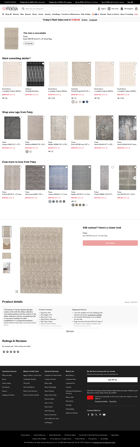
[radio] (73, 102)
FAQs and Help (7, 375)
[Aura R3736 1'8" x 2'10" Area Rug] (127, 177)
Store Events (48, 407)
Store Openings (49, 411)
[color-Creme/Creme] (80, 102)
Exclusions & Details (101, 401)
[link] (12, 93)
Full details (29, 43)
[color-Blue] (50, 201)
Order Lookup (6, 383)
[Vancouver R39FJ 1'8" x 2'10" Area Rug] (35, 177)
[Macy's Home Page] (10, 9)
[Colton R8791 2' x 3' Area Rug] (12, 177)
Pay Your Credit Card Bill (31, 395)
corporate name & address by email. (104, 442)
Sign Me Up (112, 380)
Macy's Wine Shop (50, 395)
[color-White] (30, 151)
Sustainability (70, 409)
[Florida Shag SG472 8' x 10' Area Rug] (81, 74)
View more (70, 331)
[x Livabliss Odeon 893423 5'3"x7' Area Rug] (58, 74)
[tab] (6, 231)
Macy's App (48, 383)
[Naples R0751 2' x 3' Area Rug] (81, 177)
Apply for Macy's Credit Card (32, 375)
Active (85, 19)
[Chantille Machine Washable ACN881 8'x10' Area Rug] (35, 74)
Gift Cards (26, 383)
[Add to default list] (20, 63)
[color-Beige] (27, 151)
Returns (4, 391)
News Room (69, 401)
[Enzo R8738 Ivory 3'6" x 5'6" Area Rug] (81, 127)
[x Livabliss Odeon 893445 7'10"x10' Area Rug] (12, 74)
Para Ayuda (5, 387)
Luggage (93, 19)
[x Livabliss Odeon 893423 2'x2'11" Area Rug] (127, 74)
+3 (86, 205)
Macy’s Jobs (70, 397)
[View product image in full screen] (17, 291)
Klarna (4, 379)
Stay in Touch (49, 403)
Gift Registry (48, 422)
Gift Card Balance (29, 387)
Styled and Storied (72, 413)
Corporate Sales (71, 379)
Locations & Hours (50, 379)
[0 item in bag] (136, 9)
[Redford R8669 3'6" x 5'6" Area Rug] (35, 127)
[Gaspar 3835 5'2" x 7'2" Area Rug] (12, 127)
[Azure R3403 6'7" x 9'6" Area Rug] (104, 127)
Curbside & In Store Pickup (53, 375)
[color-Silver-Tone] (57, 201)
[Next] (135, 74)
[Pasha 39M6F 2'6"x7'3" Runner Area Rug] (104, 177)
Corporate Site (70, 383)
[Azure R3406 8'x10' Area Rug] (127, 127)
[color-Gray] (60, 201)
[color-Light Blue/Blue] (87, 102)
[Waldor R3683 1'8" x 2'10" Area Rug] (58, 127)
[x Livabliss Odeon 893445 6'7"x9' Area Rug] (104, 74)
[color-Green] (80, 205)
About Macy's (70, 375)
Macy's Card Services (30, 391)
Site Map (68, 405)
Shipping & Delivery (8, 395)
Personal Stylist (49, 399)
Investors (68, 387)
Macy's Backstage (50, 387)
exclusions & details (95, 315)
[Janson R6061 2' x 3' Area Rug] (58, 177)
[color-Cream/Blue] (76, 102)
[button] (35, 260)
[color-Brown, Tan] (76, 205)
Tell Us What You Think (52, 418)
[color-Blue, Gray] (53, 201)
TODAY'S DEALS (10, 2)
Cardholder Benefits (29, 379)
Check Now (112, 401)
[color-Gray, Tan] (64, 201)
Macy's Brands (49, 391)
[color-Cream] (73, 102)
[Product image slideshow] (41, 260)
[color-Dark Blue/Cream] (83, 102)
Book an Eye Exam (50, 415)
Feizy (25, 36)
